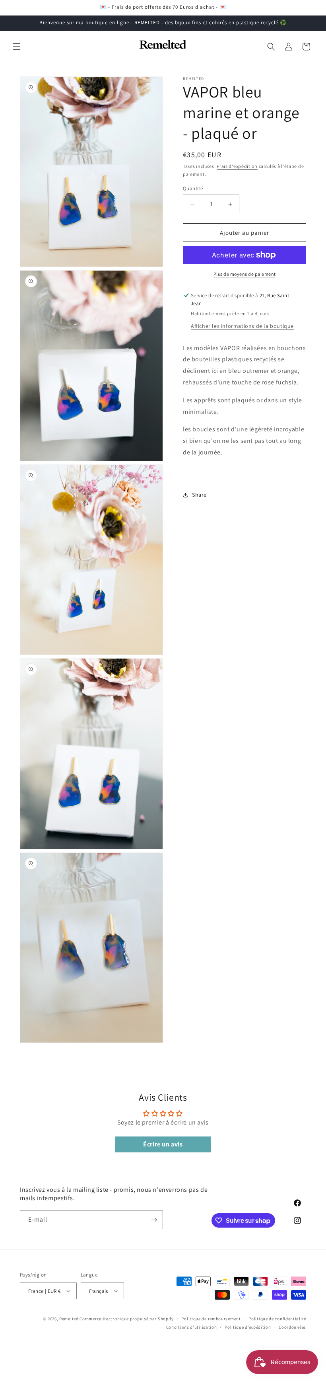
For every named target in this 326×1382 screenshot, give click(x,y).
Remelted (69, 1319)
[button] (16, 46)
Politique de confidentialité (277, 1319)
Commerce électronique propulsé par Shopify (126, 1319)
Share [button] (199, 494)
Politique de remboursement (211, 1319)
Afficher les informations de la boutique (242, 325)
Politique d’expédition (248, 1327)
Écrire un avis (162, 1144)
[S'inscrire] (154, 1219)
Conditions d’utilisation (191, 1327)
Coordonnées (292, 1327)
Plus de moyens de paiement (244, 274)
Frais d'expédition (237, 166)
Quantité (193, 188)
